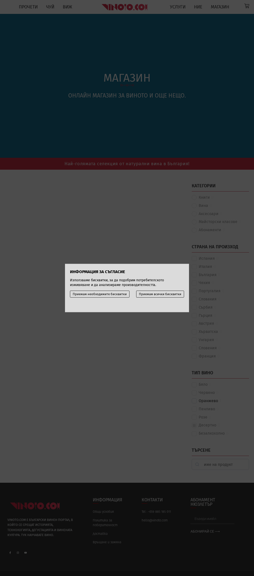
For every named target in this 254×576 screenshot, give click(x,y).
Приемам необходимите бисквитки (100, 294)
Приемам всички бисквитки (160, 294)
